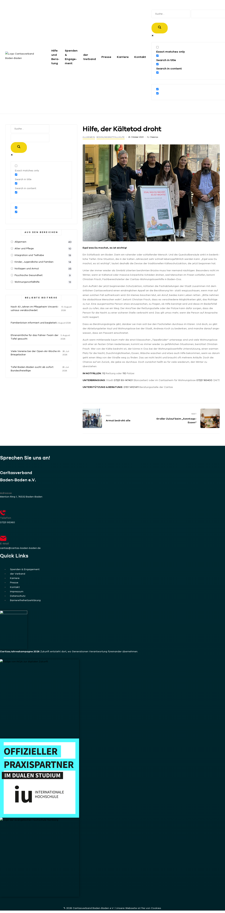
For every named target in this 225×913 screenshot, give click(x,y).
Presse (106, 56)
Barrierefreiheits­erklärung (25, 600)
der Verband (89, 57)
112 (104, 373)
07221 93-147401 (123, 380)
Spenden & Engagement (71, 57)
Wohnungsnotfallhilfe (111, 137)
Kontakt (140, 56)
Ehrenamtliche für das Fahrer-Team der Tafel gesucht (34, 337)
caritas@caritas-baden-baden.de (20, 548)
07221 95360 (7, 522)
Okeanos (154, 137)
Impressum (16, 591)
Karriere (123, 56)
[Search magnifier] (160, 28)
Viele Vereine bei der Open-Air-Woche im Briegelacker (35, 353)
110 (124, 373)
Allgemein (89, 137)
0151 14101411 (131, 387)
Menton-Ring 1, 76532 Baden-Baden (21, 496)
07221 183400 (204, 380)
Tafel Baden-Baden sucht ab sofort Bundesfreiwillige (32, 369)
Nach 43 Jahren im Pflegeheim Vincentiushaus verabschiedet (35, 308)
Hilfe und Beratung (55, 57)
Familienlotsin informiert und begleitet (33, 322)
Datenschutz (17, 595)
